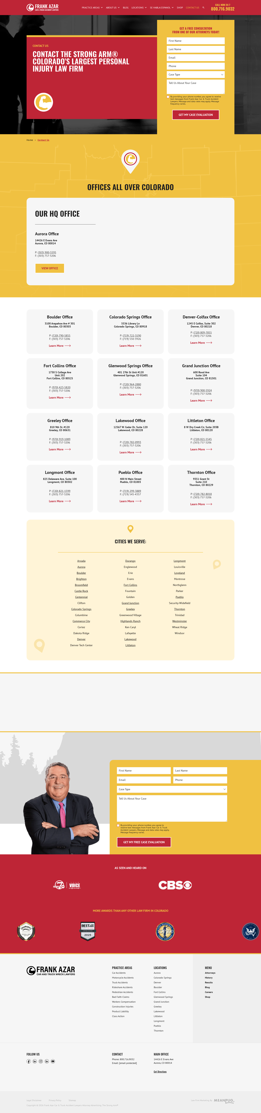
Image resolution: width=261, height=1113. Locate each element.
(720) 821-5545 (202, 439)
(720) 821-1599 (61, 491)
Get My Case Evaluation (196, 115)
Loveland (179, 573)
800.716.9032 (222, 9)
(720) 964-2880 (132, 384)
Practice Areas (91, 7)
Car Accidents (119, 972)
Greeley (130, 609)
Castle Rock (81, 591)
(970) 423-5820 (61, 387)
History (209, 977)
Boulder (81, 573)
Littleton (130, 645)
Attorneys (210, 972)
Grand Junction (130, 603)
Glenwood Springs (163, 996)
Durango (130, 561)
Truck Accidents (120, 982)
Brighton (81, 579)
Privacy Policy (55, 1100)
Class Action (118, 1016)
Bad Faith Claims (120, 996)
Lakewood (130, 639)
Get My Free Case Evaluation (144, 842)
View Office (50, 268)
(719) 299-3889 (132, 491)
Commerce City (81, 621)
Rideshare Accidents (122, 987)
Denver (81, 639)
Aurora (81, 567)
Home (30, 139)
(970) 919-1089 (61, 439)
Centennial (81, 597)
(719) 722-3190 (132, 335)
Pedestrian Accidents (122, 992)
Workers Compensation (124, 1001)
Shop (180, 7)
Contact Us (192, 7)
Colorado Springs (81, 609)
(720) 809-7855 (202, 332)
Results (209, 982)
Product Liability (120, 1011)
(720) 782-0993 (132, 442)
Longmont (180, 561)
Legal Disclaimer (34, 1100)
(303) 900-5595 (47, 252)
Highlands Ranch (130, 621)
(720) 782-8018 (202, 494)
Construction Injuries (122, 1006)
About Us (111, 7)
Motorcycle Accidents (123, 977)
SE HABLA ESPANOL (160, 7)
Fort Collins (130, 585)
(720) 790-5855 (61, 335)
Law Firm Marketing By (201, 1100)
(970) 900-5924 (202, 390)
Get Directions (160, 1071)
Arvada (81, 561)
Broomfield (81, 585)
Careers (209, 992)
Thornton (179, 609)
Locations (138, 7)
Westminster (179, 621)
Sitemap (72, 1100)
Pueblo (180, 597)
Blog (126, 7)
